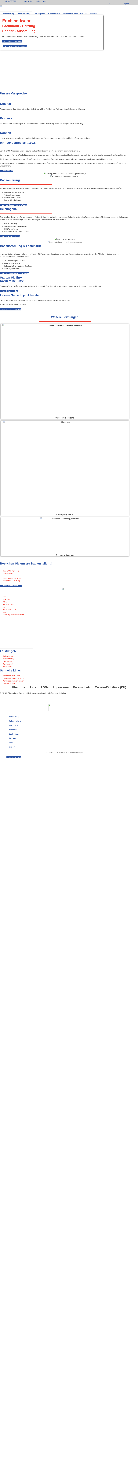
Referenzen (68, 14)
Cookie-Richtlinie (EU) (110, 687)
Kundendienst (54, 14)
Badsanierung (8, 14)
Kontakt (93, 14)
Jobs (76, 14)
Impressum (61, 687)
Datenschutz (82, 687)
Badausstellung (24, 14)
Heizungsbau (39, 14)
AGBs (44, 687)
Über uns (83, 14)
